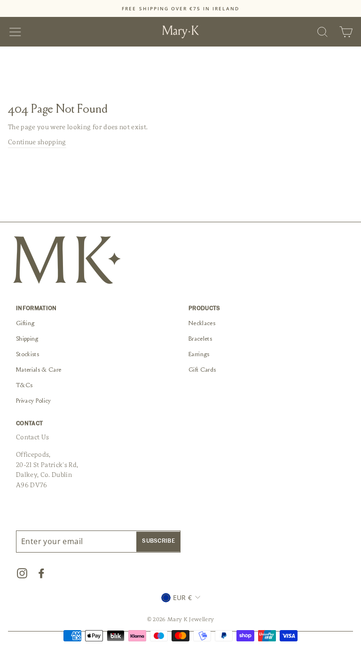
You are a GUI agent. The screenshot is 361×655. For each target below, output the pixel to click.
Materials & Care (38, 370)
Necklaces (201, 323)
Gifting (25, 323)
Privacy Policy (33, 401)
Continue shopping (37, 142)
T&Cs (24, 385)
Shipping (27, 339)
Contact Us (32, 437)
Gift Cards (202, 370)
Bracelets (200, 339)
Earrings (199, 354)
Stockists (27, 354)
